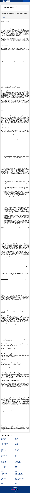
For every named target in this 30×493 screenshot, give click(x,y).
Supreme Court (3, 466)
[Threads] (15, 489)
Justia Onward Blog (18, 480)
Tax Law (2, 457)
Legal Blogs (3, 475)
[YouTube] (12, 489)
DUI (15, 442)
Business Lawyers (3, 439)
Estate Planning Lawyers (4, 443)
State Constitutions (18, 462)
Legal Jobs (2, 474)
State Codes (16, 463)
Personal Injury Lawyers (4, 445)
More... (2, 447)
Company (13, 490)
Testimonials (17, 482)
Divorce (16, 440)
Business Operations (4, 451)
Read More (3, 17)
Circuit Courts (3, 467)
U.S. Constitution (3, 462)
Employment (17, 457)
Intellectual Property (4, 454)
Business (2, 449)
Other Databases (4, 473)
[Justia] (6, 1)
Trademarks (3, 480)
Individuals (17, 437)
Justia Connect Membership (19, 474)
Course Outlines (17, 454)
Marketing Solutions (18, 473)
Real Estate (2, 456)
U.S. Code (2, 463)
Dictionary (16, 450)
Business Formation (4, 450)
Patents (2, 479)
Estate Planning (17, 443)
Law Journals (17, 455)
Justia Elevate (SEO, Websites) (19, 478)
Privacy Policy (24, 490)
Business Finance (10, 8)
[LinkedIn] (11, 489)
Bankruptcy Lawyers (4, 438)
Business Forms (3, 477)
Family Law (16, 444)
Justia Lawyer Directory (18, 475)
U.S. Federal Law (4, 461)
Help (15, 490)
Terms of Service (19, 490)
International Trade (4, 455)
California (16, 466)
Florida (16, 467)
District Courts (3, 468)
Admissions (16, 451)
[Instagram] (14, 489)
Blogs (16, 456)
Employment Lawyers (4, 442)
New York (16, 468)
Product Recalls (3, 478)
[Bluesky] (16, 489)
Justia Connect (5, 490)
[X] (17, 489)
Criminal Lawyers (3, 440)
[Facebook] (13, 489)
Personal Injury (17, 445)
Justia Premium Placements (19, 477)
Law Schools (17, 449)
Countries (2, 482)
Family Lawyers (3, 444)
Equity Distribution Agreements (18, 8)
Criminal (16, 439)
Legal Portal (9, 490)
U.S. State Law (17, 461)
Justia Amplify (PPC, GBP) (18, 479)
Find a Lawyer (3, 437)
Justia (16, 487)
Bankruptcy (16, 438)
